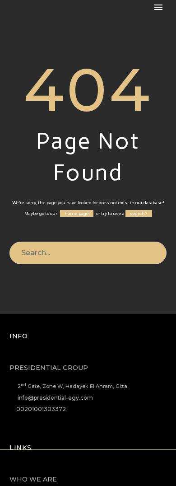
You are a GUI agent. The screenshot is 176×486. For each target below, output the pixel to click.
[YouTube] (105, 473)
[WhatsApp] (117, 473)
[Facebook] (58, 473)
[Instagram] (93, 473)
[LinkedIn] (70, 473)
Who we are (107, 22)
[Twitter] (82, 473)
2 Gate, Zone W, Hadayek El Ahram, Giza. (73, 386)
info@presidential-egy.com (55, 397)
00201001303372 (41, 409)
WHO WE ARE (33, 479)
